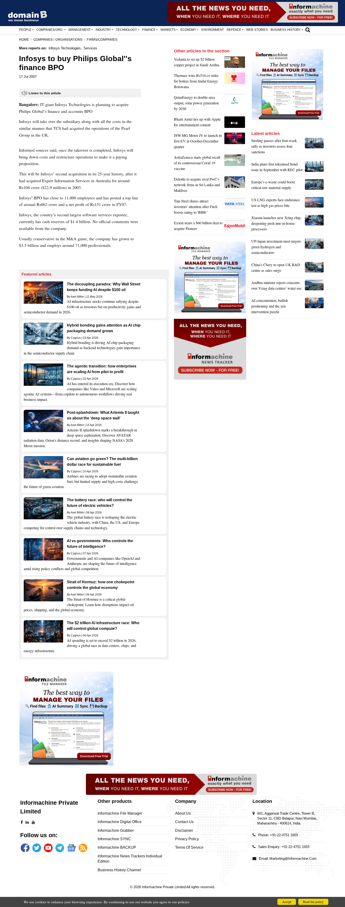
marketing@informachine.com (293, 858)
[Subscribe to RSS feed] (83, 848)
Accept (286, 901)
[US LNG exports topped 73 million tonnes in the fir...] (314, 204)
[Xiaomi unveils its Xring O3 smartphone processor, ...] (314, 224)
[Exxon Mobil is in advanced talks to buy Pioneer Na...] (235, 227)
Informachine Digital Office (120, 822)
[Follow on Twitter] (36, 848)
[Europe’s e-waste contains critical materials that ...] (314, 186)
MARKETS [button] (168, 30)
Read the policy (313, 901)
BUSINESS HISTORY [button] (286, 30)
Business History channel (119, 870)
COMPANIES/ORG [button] (49, 30)
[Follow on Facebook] (25, 848)
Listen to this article (45, 93)
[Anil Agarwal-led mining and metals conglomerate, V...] (235, 63)
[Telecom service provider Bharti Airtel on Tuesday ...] (235, 123)
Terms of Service (189, 847)
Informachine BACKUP (117, 847)
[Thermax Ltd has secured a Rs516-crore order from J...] (235, 82)
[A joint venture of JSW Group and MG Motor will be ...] (235, 142)
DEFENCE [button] (234, 30)
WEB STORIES (257, 30)
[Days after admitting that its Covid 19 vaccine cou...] (235, 164)
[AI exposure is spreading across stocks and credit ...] (314, 307)
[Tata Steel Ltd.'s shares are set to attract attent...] (235, 207)
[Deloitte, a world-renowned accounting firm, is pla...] (235, 186)
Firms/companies (102, 39)
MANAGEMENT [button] (80, 30)
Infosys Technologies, (65, 48)
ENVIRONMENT (212, 30)
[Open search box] (307, 29)
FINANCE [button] (149, 30)
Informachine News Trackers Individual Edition (130, 858)
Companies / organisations (57, 39)
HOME (24, 39)
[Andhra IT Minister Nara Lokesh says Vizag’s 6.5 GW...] (314, 286)
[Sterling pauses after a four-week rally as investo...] (314, 147)
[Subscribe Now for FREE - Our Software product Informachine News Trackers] (252, 12)
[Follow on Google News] (71, 848)
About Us (183, 813)
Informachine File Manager (120, 813)
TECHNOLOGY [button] (126, 30)
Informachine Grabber (116, 830)
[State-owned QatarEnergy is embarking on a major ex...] (235, 104)
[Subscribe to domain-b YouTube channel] (48, 848)
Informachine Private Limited (164, 887)
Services (90, 48)
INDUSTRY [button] (103, 30)
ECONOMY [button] (188, 30)
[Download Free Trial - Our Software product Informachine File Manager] (93, 719)
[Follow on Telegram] (59, 848)
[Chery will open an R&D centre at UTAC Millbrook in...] (314, 269)
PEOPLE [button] (25, 30)
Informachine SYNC (114, 839)
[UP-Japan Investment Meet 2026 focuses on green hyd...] (314, 248)
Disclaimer (184, 830)
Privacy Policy (187, 839)
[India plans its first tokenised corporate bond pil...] (314, 168)
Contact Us (184, 822)
